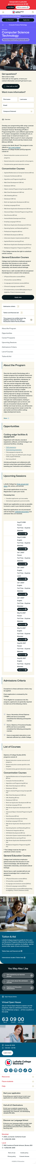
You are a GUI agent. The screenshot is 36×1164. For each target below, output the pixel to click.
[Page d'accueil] (18, 1065)
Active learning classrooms (14, 450)
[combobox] (18, 111)
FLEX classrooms (11, 447)
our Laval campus (14, 147)
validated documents (22, 511)
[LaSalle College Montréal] (18, 12)
